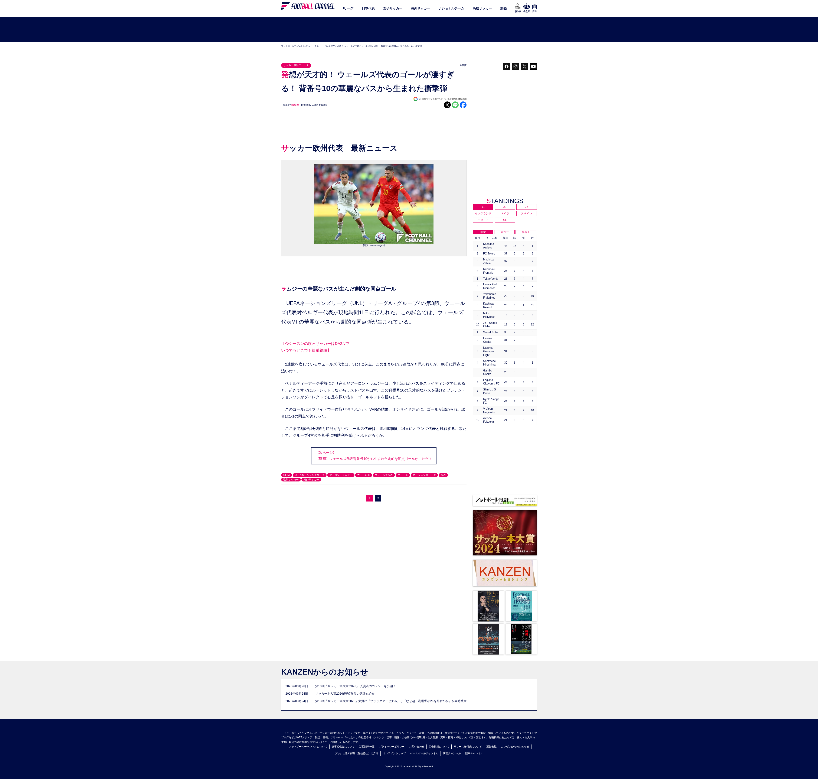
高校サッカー (482, 8)
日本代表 (368, 8)
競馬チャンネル (474, 753)
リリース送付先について (468, 746)
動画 (503, 8)
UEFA (286, 475)
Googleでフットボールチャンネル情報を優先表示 (443, 99)
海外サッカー (420, 8)
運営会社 (491, 746)
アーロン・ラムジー (340, 475)
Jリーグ (347, 8)
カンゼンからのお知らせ (515, 746)
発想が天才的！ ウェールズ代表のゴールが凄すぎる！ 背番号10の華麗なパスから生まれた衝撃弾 (375, 46)
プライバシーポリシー (392, 746)
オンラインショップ (394, 753)
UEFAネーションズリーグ (309, 475)
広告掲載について (439, 746)
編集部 (295, 104)
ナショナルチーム (451, 8)
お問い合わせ (416, 746)
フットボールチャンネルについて (308, 746)
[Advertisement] (409, 29)
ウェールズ (363, 475)
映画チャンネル (452, 753)
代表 (443, 475)
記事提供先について (343, 746)
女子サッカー (392, 8)
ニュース (403, 475)
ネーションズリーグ (424, 475)
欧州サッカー (291, 479)
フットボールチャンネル (293, 46)
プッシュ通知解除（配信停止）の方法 (356, 753)
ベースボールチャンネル (424, 753)
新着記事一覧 (366, 746)
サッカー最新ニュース (316, 46)
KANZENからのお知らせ (324, 672)
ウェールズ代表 (384, 475)
